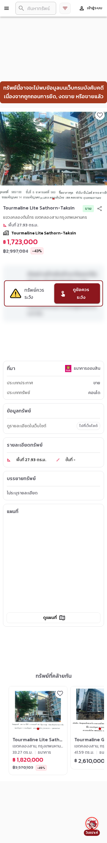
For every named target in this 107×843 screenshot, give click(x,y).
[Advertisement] (53, 342)
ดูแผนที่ (50, 618)
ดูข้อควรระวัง (81, 293)
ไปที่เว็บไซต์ (88, 425)
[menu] (6, 8)
